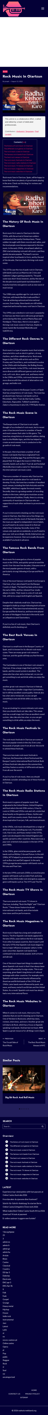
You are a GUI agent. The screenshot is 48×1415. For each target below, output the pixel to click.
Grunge (6, 1303)
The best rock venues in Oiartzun (16, 157)
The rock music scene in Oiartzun (16, 151)
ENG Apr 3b (8, 1286)
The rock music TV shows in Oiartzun (18, 166)
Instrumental (8, 1319)
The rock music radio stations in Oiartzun (20, 163)
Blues (5, 1259)
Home (34, 1390)
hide (23, 142)
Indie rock (7, 1316)
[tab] (19, 1108)
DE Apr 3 (6, 1272)
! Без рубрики (8, 1232)
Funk (5, 1296)
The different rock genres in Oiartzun (18, 149)
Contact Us (14, 1394)
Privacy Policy (32, 1394)
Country (6, 1269)
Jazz (4, 1323)
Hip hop (6, 1309)
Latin (5, 1330)
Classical (6, 1265)
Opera (5, 1347)
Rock (5, 71)
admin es (6, 1242)
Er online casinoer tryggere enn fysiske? (19, 1218)
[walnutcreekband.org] (14, 8)
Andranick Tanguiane (25, 131)
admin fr (6, 1245)
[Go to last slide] (6, 1086)
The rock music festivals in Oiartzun (18, 160)
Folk (4, 1292)
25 (4, 1235)
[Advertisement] (24, 42)
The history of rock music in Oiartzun (18, 146)
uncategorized (9, 1377)
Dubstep (6, 1276)
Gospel (6, 1299)
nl (3, 1333)
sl (3, 1367)
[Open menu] (42, 8)
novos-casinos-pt (10, 1340)
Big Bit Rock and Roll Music (19, 1097)
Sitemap (24, 1397)
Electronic (7, 1279)
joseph (7, 81)
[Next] (42, 1086)
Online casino (8, 1343)
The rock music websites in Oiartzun (18, 171)
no (4, 1336)
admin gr (6, 1249)
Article (5, 1255)
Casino (5, 1262)
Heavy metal (8, 1306)
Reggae (6, 1360)
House (5, 1313)
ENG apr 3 (7, 1282)
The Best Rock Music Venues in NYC (36, 1042)
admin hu (6, 1252)
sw (4, 1374)
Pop (4, 1353)
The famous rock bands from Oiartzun (18, 154)
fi (3, 1289)
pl (3, 1350)
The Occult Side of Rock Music (10, 1042)
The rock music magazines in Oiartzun (18, 169)
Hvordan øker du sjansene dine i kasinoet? (20, 1199)
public (5, 1357)
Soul (4, 1370)
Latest (5, 1326)
